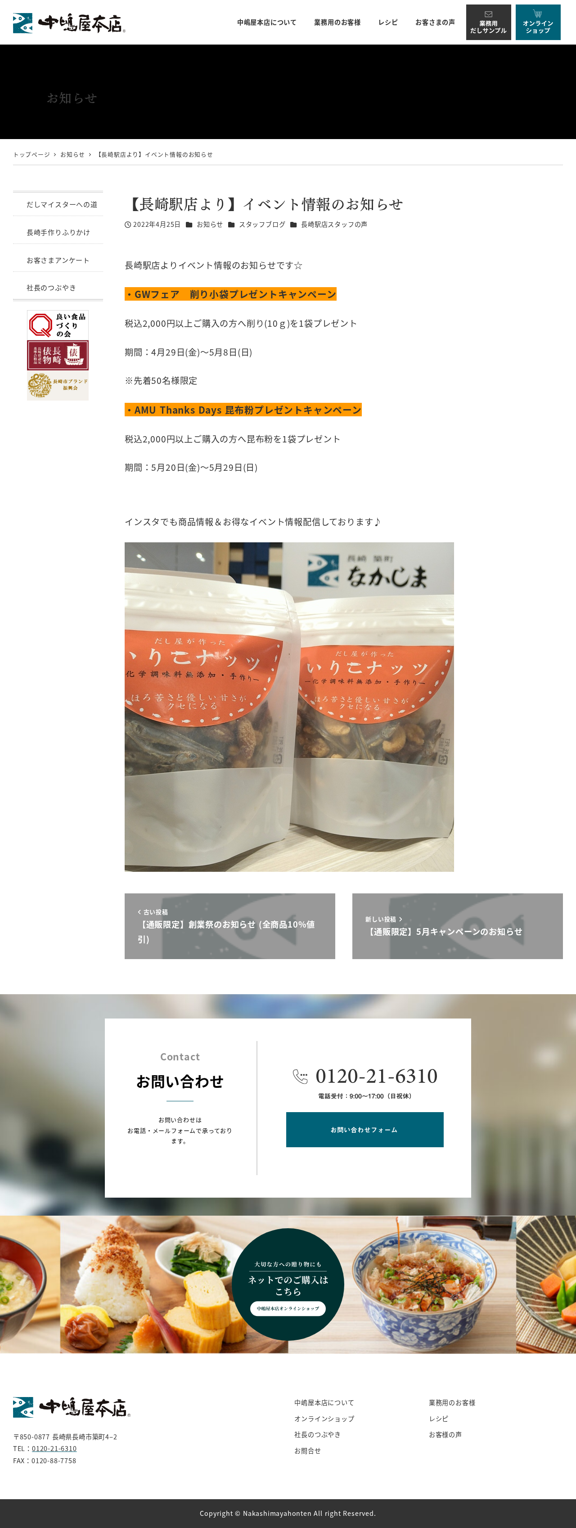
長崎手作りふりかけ (58, 232)
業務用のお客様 (452, 1402)
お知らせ (210, 224)
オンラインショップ (324, 1418)
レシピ (439, 1418)
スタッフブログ (262, 224)
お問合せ (307, 1450)
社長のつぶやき (51, 287)
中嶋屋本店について (324, 1402)
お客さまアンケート (58, 260)
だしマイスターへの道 (62, 204)
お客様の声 (445, 1434)
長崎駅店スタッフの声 (334, 224)
